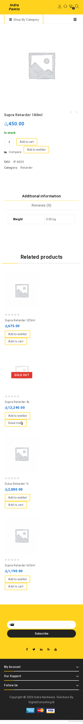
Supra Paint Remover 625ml (76, 112)
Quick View (26, 281)
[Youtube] (55, 649)
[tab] (41, 196)
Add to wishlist (36, 149)
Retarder (27, 167)
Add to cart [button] (16, 341)
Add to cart (27, 141)
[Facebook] (27, 649)
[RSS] (48, 649)
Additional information (41, 196)
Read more (15, 423)
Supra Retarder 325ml (71, 112)
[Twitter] (34, 649)
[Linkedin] (41, 649)
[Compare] (18, 281)
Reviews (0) (41, 205)
